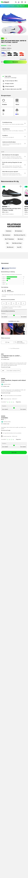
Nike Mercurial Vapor (17, 243)
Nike (7, 243)
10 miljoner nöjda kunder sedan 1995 (13, 89)
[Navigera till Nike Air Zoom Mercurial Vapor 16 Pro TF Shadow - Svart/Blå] (15, 53)
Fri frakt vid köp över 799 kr (11, 80)
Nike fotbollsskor (6, 235)
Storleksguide (23, 59)
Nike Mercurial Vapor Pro (19, 235)
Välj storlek (15, 61)
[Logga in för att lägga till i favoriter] (2, 62)
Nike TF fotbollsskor (9, 239)
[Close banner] (26, 6)
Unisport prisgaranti (9, 86)
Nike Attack (20, 239)
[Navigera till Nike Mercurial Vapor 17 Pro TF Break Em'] (21, 53)
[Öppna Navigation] (25, 2)
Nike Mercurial (10, 247)
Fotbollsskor (8, 231)
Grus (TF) (19, 247)
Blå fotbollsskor (18, 231)
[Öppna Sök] (15, 2)
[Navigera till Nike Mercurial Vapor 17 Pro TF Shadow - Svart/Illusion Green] (10, 53)
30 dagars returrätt (9, 83)
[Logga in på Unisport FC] (18, 2)
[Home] (5, 2)
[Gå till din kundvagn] (22, 2)
